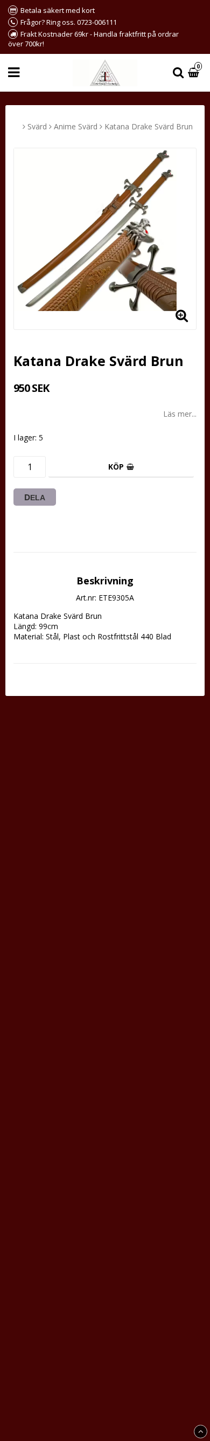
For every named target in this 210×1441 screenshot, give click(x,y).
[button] (195, 73)
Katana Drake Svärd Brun (148, 126)
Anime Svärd (75, 126)
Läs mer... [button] (180, 414)
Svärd (37, 126)
